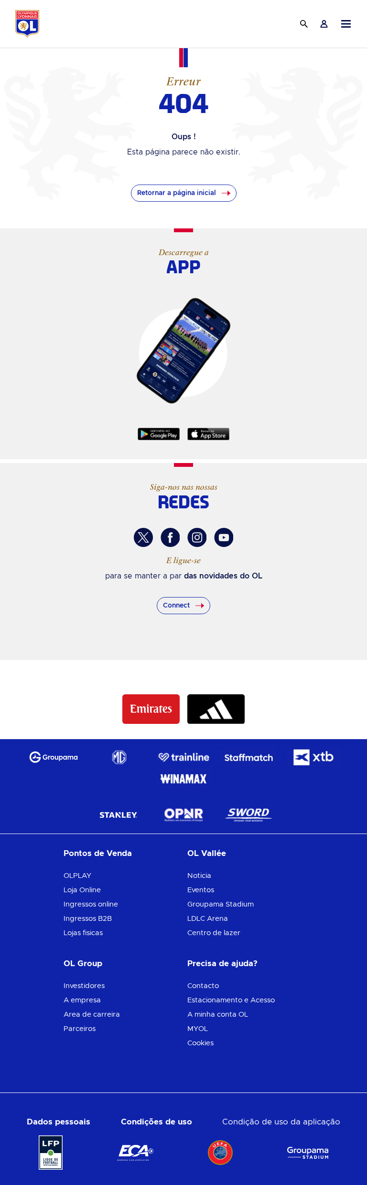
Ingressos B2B (88, 918)
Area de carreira (92, 1014)
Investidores (84, 985)
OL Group (83, 963)
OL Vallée (206, 853)
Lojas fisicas (83, 933)
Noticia (199, 875)
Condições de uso (156, 1122)
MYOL (197, 1028)
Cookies (200, 1043)
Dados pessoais (58, 1122)
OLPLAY (77, 875)
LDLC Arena (207, 918)
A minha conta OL (217, 1014)
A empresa (82, 1000)
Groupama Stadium (220, 904)
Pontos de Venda (98, 853)
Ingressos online (91, 904)
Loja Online (82, 890)
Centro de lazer (213, 933)
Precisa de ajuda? (222, 963)
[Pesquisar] (304, 24)
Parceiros (80, 1028)
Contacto (203, 985)
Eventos (200, 890)
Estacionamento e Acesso (231, 1000)
